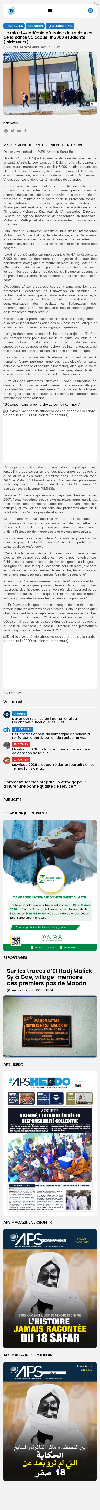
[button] (96, 4)
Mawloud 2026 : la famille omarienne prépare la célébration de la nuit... (53, 751)
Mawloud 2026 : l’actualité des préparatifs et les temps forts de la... (53, 766)
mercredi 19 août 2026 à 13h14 (32, 990)
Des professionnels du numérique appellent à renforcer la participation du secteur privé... (51, 736)
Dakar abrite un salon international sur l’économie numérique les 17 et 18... (45, 720)
